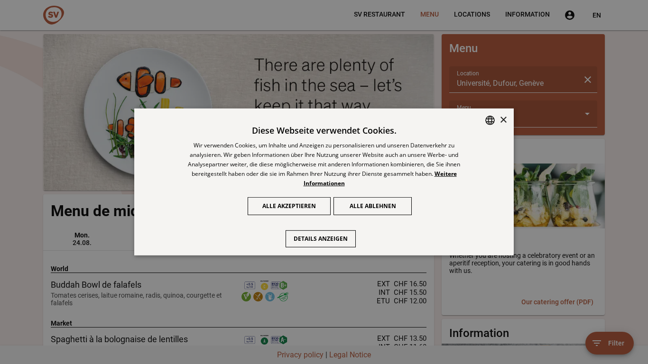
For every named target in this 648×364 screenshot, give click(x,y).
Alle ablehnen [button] (373, 206)
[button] (324, 234)
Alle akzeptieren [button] (289, 206)
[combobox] (490, 120)
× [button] (503, 119)
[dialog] (324, 182)
